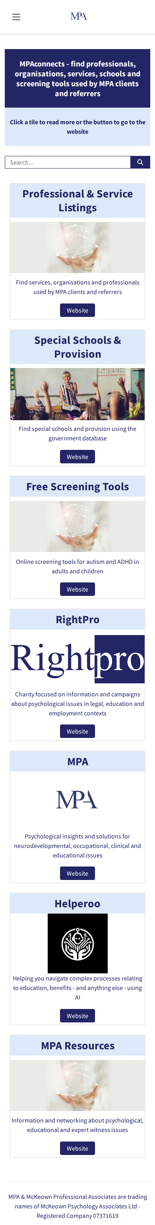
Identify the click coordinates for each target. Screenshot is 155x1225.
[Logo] (89, 17)
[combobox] (64, 162)
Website (77, 310)
